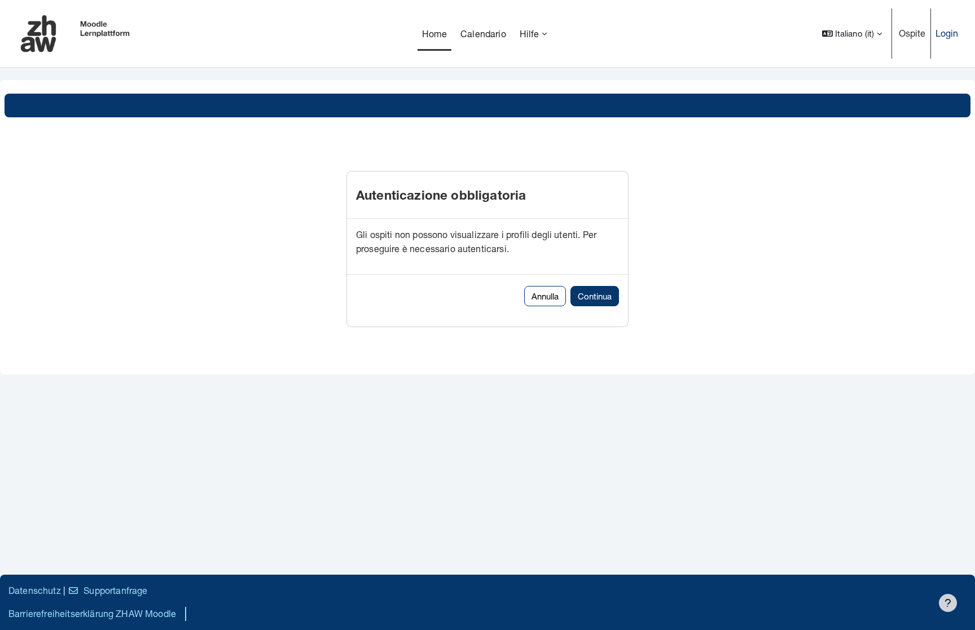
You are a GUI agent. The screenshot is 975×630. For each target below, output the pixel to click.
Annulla (545, 296)
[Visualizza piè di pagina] (948, 603)
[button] (852, 33)
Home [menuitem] (434, 33)
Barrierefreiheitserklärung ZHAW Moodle (92, 613)
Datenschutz (34, 590)
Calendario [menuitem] (483, 33)
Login (947, 33)
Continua (595, 296)
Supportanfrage (115, 590)
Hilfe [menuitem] (529, 33)
